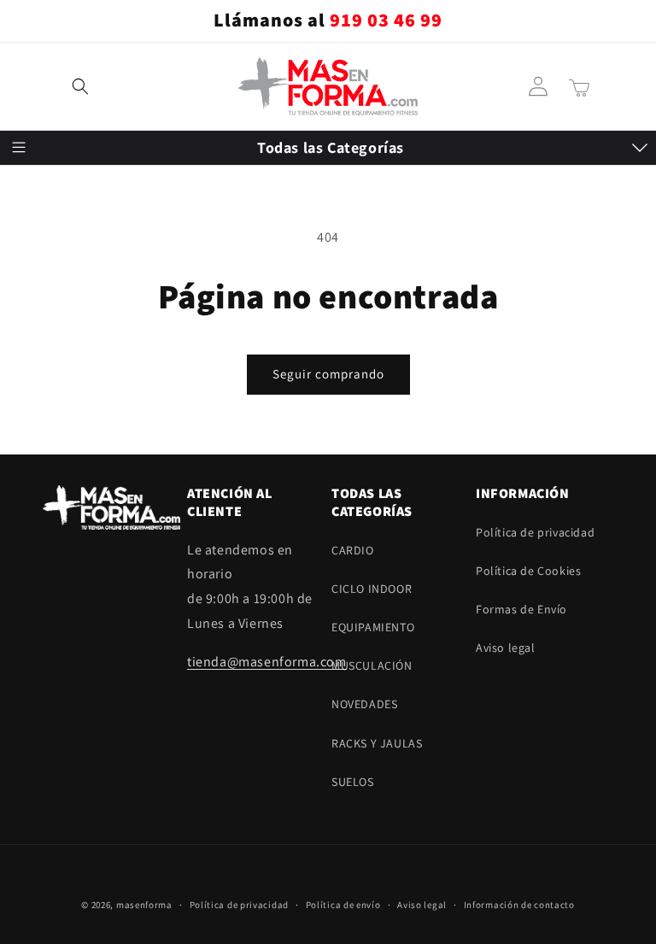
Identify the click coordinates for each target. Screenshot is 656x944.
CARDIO (38, 194)
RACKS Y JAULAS (62, 404)
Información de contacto (519, 905)
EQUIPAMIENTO (58, 278)
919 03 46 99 (386, 20)
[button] (80, 86)
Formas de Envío (521, 609)
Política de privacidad (239, 905)
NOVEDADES (50, 362)
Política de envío (343, 905)
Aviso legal (506, 647)
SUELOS (38, 446)
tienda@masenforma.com (267, 662)
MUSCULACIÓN (57, 320)
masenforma (144, 905)
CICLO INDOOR (57, 235)
